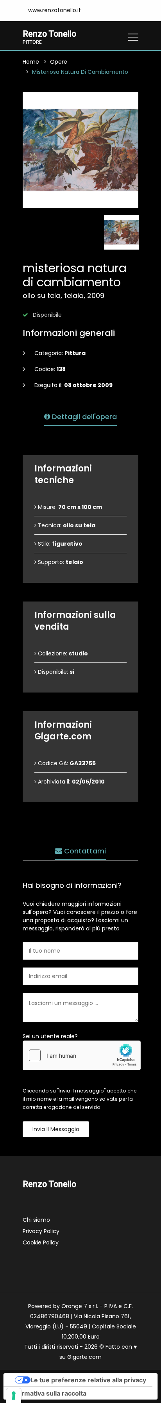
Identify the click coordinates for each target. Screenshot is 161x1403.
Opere (58, 61)
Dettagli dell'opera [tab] (83, 416)
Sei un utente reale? (50, 1036)
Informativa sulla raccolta (48, 1393)
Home (31, 61)
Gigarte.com (84, 1357)
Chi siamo (36, 1220)
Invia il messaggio (55, 1129)
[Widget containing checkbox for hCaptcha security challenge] (82, 1055)
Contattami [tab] (84, 851)
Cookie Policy (41, 1242)
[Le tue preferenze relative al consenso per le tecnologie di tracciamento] (13, 1395)
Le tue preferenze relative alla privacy (88, 1380)
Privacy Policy (41, 1231)
